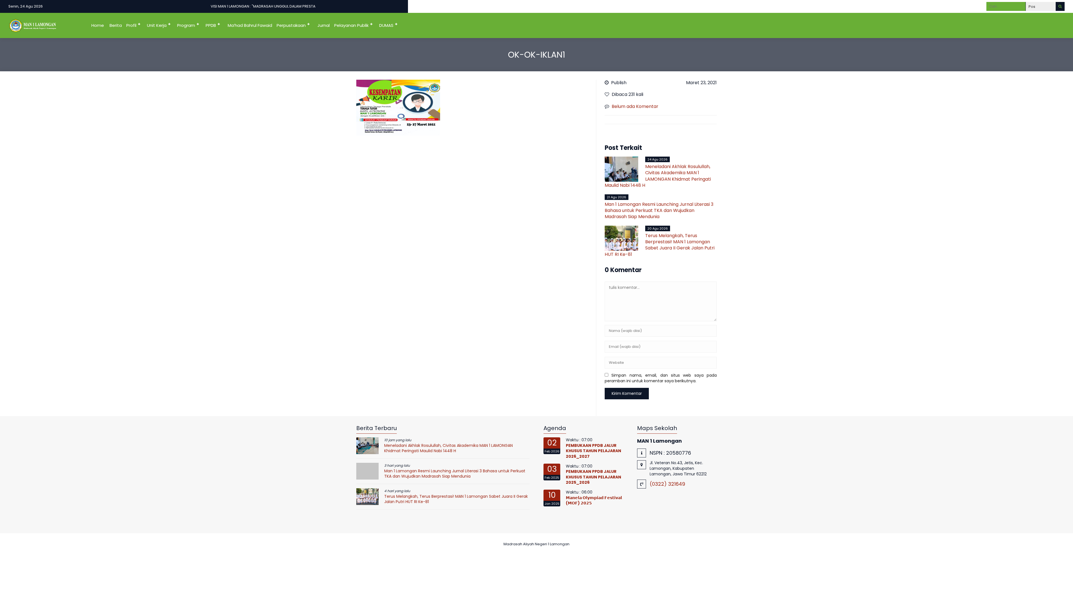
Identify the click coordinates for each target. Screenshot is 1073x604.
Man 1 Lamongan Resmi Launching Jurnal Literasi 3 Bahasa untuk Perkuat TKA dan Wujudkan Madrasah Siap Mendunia (659, 210)
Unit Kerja (157, 25)
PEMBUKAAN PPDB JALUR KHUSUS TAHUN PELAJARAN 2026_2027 (593, 451)
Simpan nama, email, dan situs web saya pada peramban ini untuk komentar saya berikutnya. (661, 378)
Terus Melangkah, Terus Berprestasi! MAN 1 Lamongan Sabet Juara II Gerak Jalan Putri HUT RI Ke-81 (659, 245)
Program (186, 25)
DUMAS (386, 25)
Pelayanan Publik (351, 25)
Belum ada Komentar (635, 106)
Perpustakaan (291, 25)
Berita (116, 25)
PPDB (211, 25)
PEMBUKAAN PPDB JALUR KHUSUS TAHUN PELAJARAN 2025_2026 (593, 477)
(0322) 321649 (667, 483)
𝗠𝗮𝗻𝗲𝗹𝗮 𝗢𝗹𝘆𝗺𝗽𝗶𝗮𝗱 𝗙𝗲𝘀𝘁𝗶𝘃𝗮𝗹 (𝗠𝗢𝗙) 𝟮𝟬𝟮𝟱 (594, 500)
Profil (131, 25)
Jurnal (323, 25)
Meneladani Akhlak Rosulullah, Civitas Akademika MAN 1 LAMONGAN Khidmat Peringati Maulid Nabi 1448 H (658, 175)
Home (97, 25)
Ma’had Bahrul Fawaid (250, 25)
